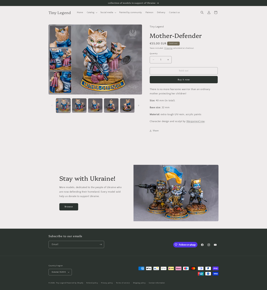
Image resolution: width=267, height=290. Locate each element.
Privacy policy (107, 283)
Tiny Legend (61, 283)
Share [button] (156, 131)
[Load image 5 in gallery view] (127, 105)
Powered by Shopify (75, 283)
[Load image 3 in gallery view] (95, 105)
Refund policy (92, 283)
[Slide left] (52, 105)
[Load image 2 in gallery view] (79, 105)
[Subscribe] (100, 244)
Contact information (157, 283)
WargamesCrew (195, 121)
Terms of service (123, 283)
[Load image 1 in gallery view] (63, 105)
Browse (69, 206)
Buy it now (184, 79)
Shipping (168, 48)
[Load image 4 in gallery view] (111, 105)
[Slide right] (138, 105)
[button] (92, 12)
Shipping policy (139, 283)
